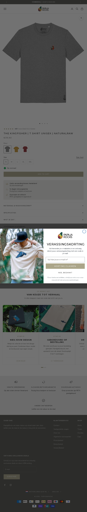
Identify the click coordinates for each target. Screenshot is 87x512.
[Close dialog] (84, 231)
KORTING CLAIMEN (65, 266)
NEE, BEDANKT (65, 273)
